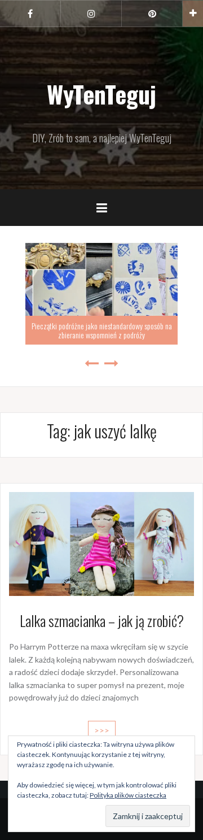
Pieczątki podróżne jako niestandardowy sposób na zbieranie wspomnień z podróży (93, 330)
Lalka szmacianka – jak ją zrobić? (102, 621)
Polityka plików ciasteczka (128, 795)
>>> (101, 730)
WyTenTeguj (101, 93)
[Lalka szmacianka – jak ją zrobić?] (101, 542)
